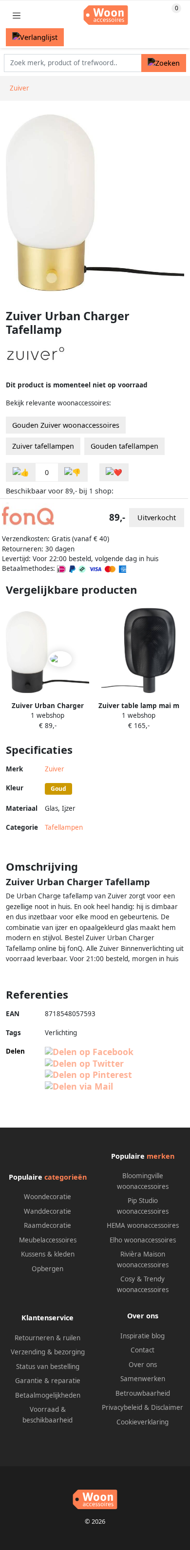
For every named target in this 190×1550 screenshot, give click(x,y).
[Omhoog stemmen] (21, 472)
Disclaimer (167, 1407)
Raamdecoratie (47, 1225)
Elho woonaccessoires (143, 1240)
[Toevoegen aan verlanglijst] (114, 472)
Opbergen (47, 1268)
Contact (142, 1350)
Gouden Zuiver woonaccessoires (65, 425)
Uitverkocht (156, 517)
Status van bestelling (47, 1366)
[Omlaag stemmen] (72, 472)
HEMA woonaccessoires (143, 1225)
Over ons (143, 1364)
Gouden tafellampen (124, 446)
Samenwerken (142, 1378)
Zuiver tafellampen (43, 446)
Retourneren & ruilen (47, 1337)
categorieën (65, 1177)
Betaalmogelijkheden (47, 1395)
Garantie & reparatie (47, 1380)
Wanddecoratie (47, 1211)
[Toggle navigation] (16, 15)
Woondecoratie (47, 1196)
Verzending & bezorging (48, 1352)
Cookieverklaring (142, 1422)
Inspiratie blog (142, 1335)
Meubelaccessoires (47, 1240)
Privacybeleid (122, 1407)
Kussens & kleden (48, 1254)
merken (160, 1156)
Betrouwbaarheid (142, 1393)
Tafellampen (64, 827)
